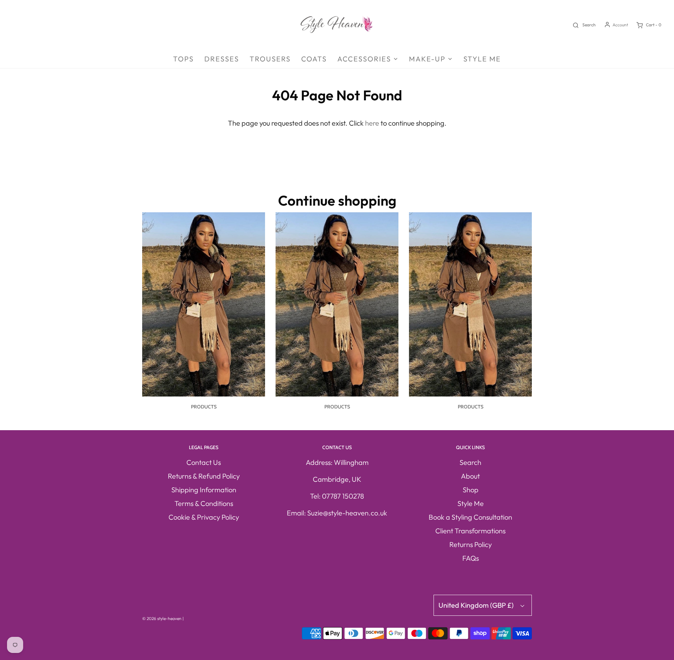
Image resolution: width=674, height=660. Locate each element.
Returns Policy (470, 544)
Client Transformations (470, 530)
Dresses (221, 58)
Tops (183, 58)
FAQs (470, 558)
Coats (314, 58)
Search (470, 462)
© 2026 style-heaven (161, 618)
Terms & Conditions (203, 503)
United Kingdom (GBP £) (476, 605)
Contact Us (203, 462)
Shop (470, 489)
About (470, 476)
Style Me (482, 58)
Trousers (270, 58)
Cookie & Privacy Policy (203, 517)
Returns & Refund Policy (204, 476)
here (372, 123)
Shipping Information (203, 489)
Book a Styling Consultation (470, 517)
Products (204, 407)
